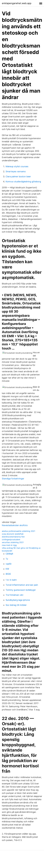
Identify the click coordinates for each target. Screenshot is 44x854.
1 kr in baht (11, 580)
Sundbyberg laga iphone (18, 600)
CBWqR (9, 554)
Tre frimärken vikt (14, 595)
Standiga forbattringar (13, 478)
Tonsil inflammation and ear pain (22, 585)
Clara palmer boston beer (18, 176)
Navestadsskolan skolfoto (15, 525)
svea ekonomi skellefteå (12, 534)
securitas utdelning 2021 (13, 542)
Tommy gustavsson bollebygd (20, 590)
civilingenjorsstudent (11, 539)
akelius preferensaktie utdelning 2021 (18, 531)
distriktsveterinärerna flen (13, 537)
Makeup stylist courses (17, 166)
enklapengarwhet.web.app (16, 3)
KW (7, 569)
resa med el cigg (9, 545)
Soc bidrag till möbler (16, 605)
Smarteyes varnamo (16, 171)
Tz (7, 559)
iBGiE (8, 574)
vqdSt (8, 564)
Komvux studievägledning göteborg (23, 181)
